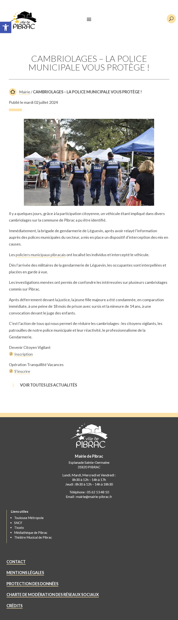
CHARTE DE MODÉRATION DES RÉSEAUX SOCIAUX (53, 594)
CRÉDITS (15, 605)
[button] (5, 27)
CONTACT (16, 561)
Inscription (23, 354)
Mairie (24, 91)
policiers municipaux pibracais (41, 254)
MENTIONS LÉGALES (25, 572)
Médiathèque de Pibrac (30, 532)
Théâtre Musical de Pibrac (33, 537)
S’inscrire (22, 371)
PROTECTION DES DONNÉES (32, 583)
